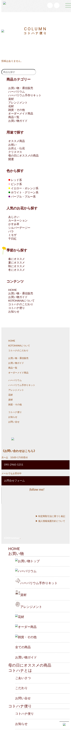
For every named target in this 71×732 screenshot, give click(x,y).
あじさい (13, 217)
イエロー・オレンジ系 (23, 188)
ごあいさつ (23, 678)
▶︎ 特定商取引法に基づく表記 (50, 516)
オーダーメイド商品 (20, 113)
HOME (12, 290)
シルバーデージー (19, 227)
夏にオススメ (16, 262)
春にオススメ (16, 259)
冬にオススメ (16, 270)
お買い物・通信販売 (20, 88)
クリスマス (15, 152)
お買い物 (16, 554)
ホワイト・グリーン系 (23, 192)
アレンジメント (18, 102)
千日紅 (12, 238)
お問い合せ (13, 422)
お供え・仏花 (16, 148)
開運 (11, 159)
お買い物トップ (29, 561)
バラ (11, 231)
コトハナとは (20, 670)
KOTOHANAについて (21, 300)
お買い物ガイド (18, 120)
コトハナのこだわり (20, 304)
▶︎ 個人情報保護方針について (50, 521)
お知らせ (13, 311)
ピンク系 (15, 184)
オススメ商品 (16, 141)
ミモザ (12, 235)
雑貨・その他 (16, 110)
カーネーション (18, 220)
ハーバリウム (16, 91)
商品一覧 (13, 117)
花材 (11, 106)
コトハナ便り (16, 308)
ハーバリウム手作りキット (24, 95)
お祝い (12, 144)
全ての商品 (23, 647)
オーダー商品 (27, 627)
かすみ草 (13, 224)
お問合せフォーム (14, 480)
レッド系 (15, 180)
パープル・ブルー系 (22, 196)
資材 (11, 99)
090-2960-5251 (13, 464)
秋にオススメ (16, 266)
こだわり (21, 688)
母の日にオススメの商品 (23, 155)
